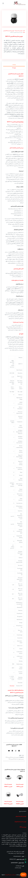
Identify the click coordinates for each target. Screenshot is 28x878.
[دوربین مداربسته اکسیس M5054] (20, 777)
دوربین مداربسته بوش (21, 816)
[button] (19, 750)
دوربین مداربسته (18, 31)
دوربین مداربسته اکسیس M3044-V (8, 785)
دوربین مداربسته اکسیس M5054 (20, 785)
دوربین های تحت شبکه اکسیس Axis (16, 759)
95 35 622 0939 (13, 859)
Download (12, 686)
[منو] (3, 3)
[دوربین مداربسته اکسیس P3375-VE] (8, 794)
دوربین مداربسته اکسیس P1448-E (20, 802)
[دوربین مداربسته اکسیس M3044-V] (8, 777)
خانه (24, 31)
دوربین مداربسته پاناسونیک (20, 821)
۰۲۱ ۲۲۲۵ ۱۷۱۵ (19, 866)
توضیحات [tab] (14, 64)
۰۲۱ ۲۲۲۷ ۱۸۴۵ (18, 868)
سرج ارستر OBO (23, 827)
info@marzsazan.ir (17, 856)
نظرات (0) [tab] (14, 68)
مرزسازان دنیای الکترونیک (10, 875)
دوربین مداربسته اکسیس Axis (14, 31)
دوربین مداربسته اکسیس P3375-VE (8, 802)
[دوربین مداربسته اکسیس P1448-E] (20, 794)
